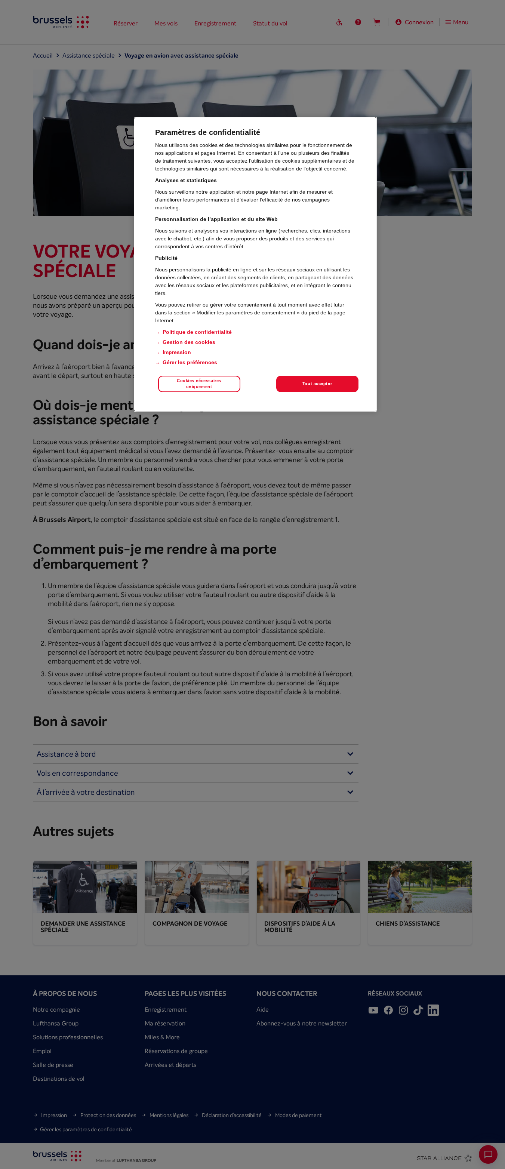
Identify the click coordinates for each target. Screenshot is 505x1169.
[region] (255, 264)
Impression (177, 352)
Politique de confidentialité (197, 332)
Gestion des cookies (189, 342)
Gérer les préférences (190, 362)
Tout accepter (317, 383)
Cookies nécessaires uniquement (199, 383)
